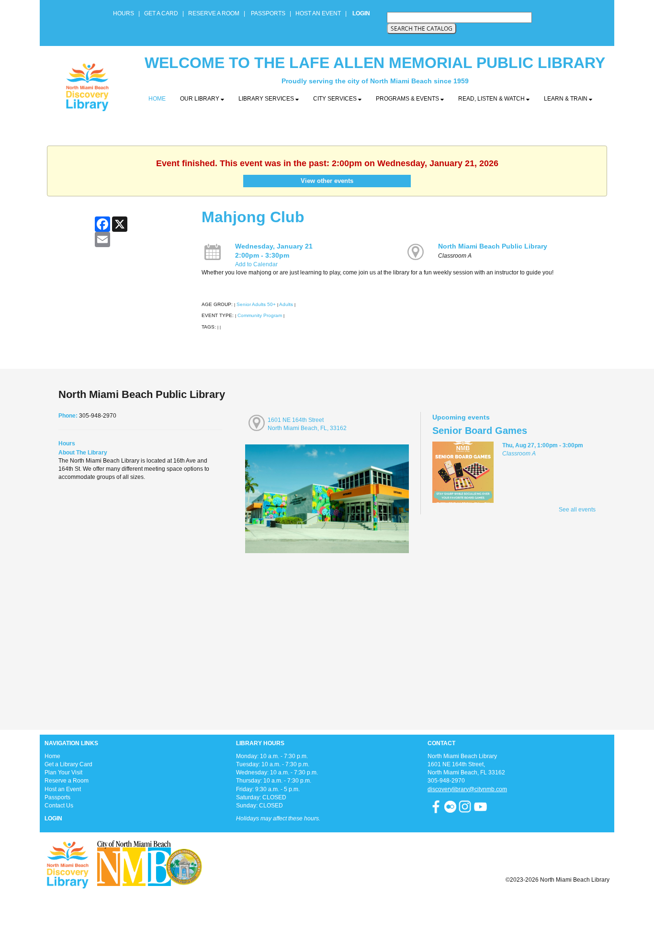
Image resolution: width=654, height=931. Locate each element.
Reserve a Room (67, 780)
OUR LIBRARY (200, 98)
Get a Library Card (68, 764)
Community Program (259, 315)
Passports (57, 797)
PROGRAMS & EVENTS (408, 98)
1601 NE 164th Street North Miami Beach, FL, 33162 (307, 424)
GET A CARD (161, 13)
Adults (286, 304)
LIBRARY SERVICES (266, 98)
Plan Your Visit (63, 772)
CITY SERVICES (335, 98)
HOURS (124, 13)
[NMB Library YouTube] (480, 806)
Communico (385, 903)
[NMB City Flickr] (451, 806)
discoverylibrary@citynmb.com (467, 789)
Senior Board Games (479, 430)
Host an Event (63, 789)
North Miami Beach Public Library (492, 246)
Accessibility (346, 903)
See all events (577, 509)
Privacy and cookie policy (288, 903)
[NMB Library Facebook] (436, 806)
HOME (157, 98)
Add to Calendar (256, 264)
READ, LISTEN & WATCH (492, 98)
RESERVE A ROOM (213, 13)
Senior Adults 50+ (256, 304)
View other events (327, 180)
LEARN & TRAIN (566, 98)
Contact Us (59, 805)
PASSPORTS (271, 13)
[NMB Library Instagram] (465, 806)
